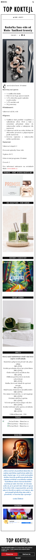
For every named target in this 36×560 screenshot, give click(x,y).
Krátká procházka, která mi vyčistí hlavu (18, 368)
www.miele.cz (12, 168)
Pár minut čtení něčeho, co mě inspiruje (18, 394)
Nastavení (18, 558)
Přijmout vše (9, 554)
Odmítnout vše (26, 554)
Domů (15, 17)
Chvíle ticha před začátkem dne (18, 372)
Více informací (11, 550)
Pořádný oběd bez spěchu (18, 398)
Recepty (21, 17)
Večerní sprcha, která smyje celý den (18, 402)
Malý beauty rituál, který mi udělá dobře (18, 390)
